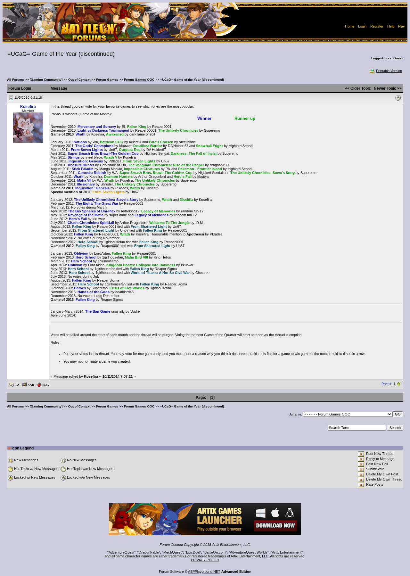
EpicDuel (193, 552)
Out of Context (79, 79)
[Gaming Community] (46, 79)
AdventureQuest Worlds (248, 552)
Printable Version (389, 71)
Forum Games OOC (139, 79)
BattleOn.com (215, 552)
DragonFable (149, 552)
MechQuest (172, 552)
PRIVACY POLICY (205, 560)
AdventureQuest (121, 552)
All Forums (15, 79)
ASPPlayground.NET (204, 571)
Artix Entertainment (286, 552)
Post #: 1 (388, 384)
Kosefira (28, 106)
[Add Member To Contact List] (28, 384)
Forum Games (107, 79)
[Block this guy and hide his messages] (42, 384)
